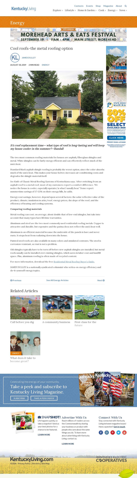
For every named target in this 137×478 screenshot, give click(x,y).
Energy (112, 10)
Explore (57, 10)
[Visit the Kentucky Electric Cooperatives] (111, 459)
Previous (16, 280)
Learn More (44, 435)
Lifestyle (69, 10)
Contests (78, 6)
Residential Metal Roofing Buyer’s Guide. (74, 261)
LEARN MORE (68, 444)
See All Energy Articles (57, 280)
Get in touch (119, 427)
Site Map (45, 463)
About (119, 6)
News (122, 10)
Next (100, 280)
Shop (98, 6)
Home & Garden (86, 10)
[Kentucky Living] (24, 8)
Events (89, 6)
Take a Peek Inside (44, 398)
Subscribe (19, 398)
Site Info (36, 463)
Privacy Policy (24, 463)
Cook (101, 10)
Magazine (108, 6)
